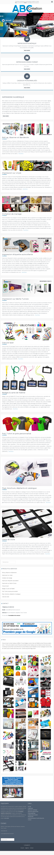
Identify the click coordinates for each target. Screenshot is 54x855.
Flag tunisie (33, 648)
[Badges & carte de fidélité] (27, 378)
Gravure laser (8, 343)
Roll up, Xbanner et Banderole (15, 137)
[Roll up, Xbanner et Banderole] (27, 129)
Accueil (29, 806)
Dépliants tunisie (36, 646)
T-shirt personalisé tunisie (11, 645)
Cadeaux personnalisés (33, 815)
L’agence (27, 848)
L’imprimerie (30, 808)
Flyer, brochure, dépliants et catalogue (19, 488)
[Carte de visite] (27, 523)
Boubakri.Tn (27, 845)
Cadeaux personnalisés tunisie (37, 645)
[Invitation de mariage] (27, 203)
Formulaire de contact (14, 615)
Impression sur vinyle (11, 173)
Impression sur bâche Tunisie (15, 299)
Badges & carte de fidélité (13, 393)
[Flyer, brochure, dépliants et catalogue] (27, 472)
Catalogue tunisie (45, 646)
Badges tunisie (28, 643)
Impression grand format (33, 811)
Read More (27, 50)
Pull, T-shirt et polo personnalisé (16, 434)
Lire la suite (6, 818)
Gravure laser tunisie (7, 643)
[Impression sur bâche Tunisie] (27, 288)
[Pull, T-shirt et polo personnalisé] (27, 423)
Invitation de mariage (12, 214)
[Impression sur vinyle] (27, 165)
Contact (29, 820)
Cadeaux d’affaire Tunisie (18, 643)
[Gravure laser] (27, 331)
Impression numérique (32, 810)
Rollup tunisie (29, 646)
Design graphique (31, 813)
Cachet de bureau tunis (15, 648)
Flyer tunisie (14, 646)
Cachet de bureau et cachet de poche (36, 818)
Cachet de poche (26, 648)
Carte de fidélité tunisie (37, 643)
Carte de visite (8, 539)
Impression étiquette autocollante (17, 254)
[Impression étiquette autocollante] (27, 244)
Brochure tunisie (21, 646)
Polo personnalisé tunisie (24, 645)
